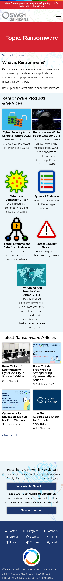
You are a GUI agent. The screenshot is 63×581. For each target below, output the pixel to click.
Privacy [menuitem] (14, 542)
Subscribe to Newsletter (31, 486)
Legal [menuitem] (54, 542)
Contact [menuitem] (13, 531)
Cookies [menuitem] (34, 542)
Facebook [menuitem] (52, 531)
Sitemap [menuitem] (35, 536)
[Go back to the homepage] (15, 16)
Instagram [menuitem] (32, 531)
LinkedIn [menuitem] (14, 536)
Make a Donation (31, 510)
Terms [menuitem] (53, 536)
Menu (58, 16)
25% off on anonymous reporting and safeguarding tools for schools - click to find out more (31, 4)
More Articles (11, 435)
